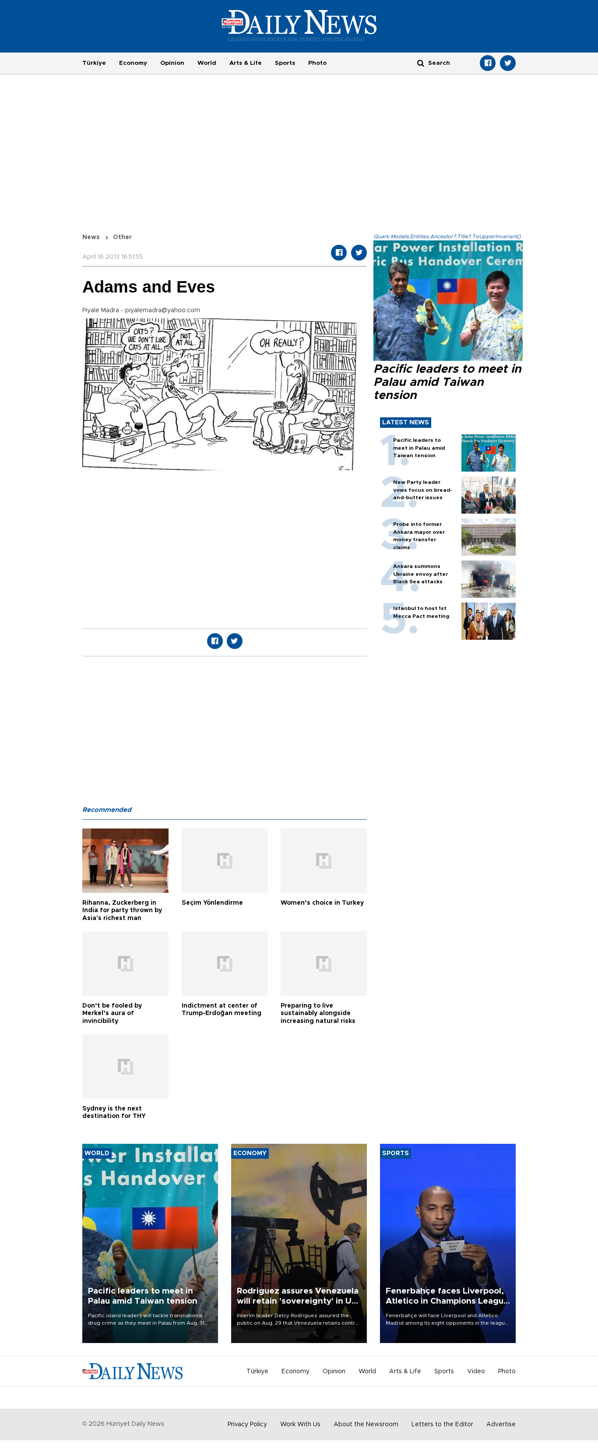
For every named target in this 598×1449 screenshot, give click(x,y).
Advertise (501, 1424)
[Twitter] (508, 63)
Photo (317, 63)
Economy (133, 63)
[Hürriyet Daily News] (299, 25)
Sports (285, 63)
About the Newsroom (366, 1424)
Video (476, 1371)
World (206, 63)
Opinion (172, 63)
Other (122, 237)
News (91, 237)
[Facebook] (488, 63)
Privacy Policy (247, 1424)
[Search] (420, 63)
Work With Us (300, 1424)
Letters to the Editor (442, 1424)
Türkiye (94, 63)
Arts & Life (245, 63)
